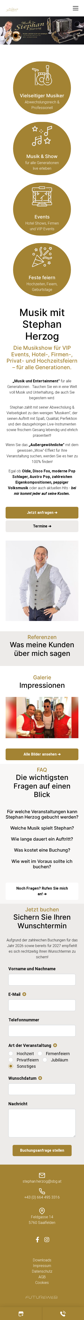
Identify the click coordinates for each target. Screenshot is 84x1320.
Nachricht (18, 1103)
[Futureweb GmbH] (41, 1297)
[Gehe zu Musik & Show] (42, 148)
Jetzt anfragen (40, 512)
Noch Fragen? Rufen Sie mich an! (42, 891)
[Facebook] (37, 1239)
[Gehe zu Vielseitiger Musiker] (42, 87)
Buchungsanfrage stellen (42, 1150)
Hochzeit (25, 1053)
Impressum (42, 1266)
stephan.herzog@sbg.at (42, 1181)
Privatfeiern (28, 1059)
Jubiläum (59, 1059)
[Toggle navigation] (75, 8)
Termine (40, 526)
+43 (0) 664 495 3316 (42, 1197)
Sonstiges (26, 1066)
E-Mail (16, 994)
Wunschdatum (24, 1078)
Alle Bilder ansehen (41, 754)
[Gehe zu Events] (42, 209)
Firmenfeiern (58, 1053)
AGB (42, 1277)
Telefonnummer (23, 1019)
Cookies (42, 1282)
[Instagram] (46, 1239)
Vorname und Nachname (32, 968)
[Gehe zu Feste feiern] (42, 269)
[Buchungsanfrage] (21, 1313)
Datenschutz (42, 1271)
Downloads (42, 1260)
